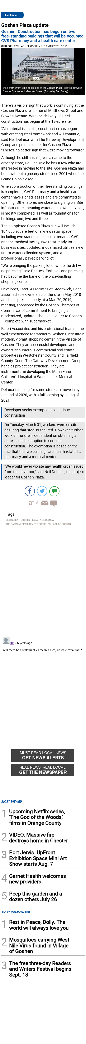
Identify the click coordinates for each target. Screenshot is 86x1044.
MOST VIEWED (11, 801)
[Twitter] (42, 491)
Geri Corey (8, 46)
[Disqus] (43, 580)
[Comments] (54, 491)
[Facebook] (30, 491)
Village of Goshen (28, 46)
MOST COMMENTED (15, 912)
